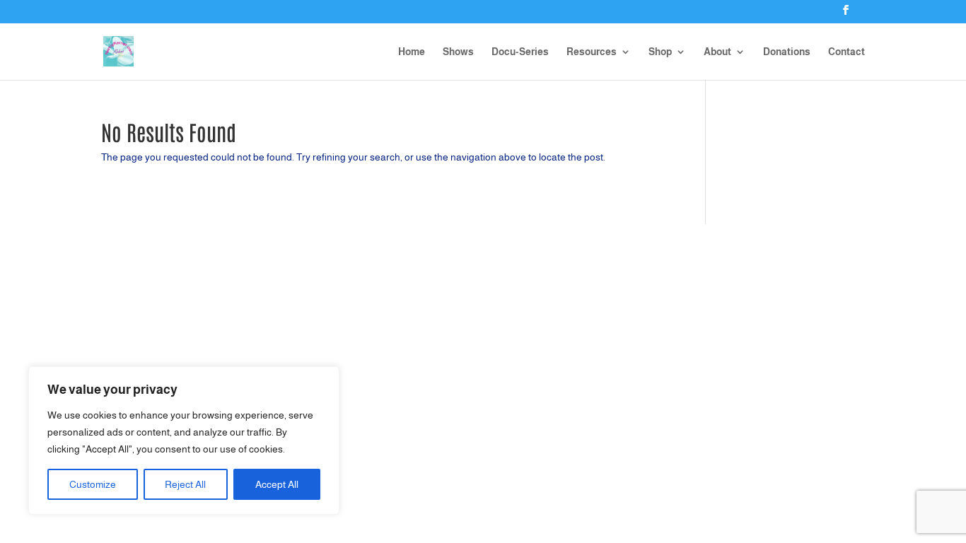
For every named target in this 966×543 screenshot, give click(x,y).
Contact (846, 52)
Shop (660, 52)
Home (411, 52)
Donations (786, 52)
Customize (92, 484)
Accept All (276, 484)
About (717, 52)
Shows (458, 52)
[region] (183, 440)
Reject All (185, 484)
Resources (591, 52)
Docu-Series (520, 52)
